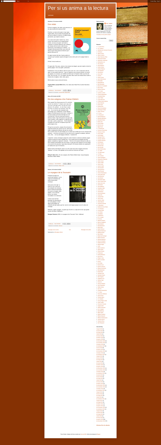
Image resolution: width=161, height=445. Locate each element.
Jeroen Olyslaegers (102, 172)
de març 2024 (99, 363)
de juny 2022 (99, 393)
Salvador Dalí (101, 273)
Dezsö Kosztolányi (102, 108)
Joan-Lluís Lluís (101, 183)
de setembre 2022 (100, 390)
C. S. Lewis (100, 91)
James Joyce (101, 161)
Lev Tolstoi (100, 212)
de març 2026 (99, 335)
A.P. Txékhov (100, 48)
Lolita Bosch (100, 215)
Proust (99, 261)
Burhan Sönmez (101, 89)
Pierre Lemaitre (101, 259)
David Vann (100, 104)
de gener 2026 (99, 339)
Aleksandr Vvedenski (102, 60)
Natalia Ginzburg (101, 242)
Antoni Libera (101, 77)
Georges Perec (101, 137)
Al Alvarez (100, 51)
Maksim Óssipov (101, 220)
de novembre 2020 (100, 407)
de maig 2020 (99, 414)
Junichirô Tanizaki (102, 203)
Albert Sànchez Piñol (102, 57)
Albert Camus (101, 53)
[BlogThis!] (65, 90)
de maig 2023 (99, 378)
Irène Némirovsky (102, 149)
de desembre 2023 (100, 368)
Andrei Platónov (101, 69)
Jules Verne (100, 198)
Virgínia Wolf (67, 92)
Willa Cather (100, 312)
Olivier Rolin (100, 249)
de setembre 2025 (100, 346)
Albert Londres (101, 55)
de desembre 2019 (100, 421)
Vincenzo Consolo (102, 304)
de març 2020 (99, 417)
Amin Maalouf (101, 65)
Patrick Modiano (101, 254)
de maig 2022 (99, 395)
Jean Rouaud (101, 171)
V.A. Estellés (100, 299)
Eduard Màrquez (101, 116)
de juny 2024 (99, 358)
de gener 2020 (99, 419)
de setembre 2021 (100, 398)
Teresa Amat (100, 295)
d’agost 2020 (99, 410)
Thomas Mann (101, 297)
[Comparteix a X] (67, 90)
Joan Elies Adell (101, 179)
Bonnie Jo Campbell (102, 86)
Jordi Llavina (101, 189)
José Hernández (101, 193)
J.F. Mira (99, 154)
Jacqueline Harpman (102, 159)
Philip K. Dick (61, 165)
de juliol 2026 (99, 330)
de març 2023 (99, 381)
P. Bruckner (100, 253)
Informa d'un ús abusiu (103, 425)
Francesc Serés (101, 132)
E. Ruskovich (101, 115)
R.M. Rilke (100, 263)
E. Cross (100, 113)
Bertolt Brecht (101, 82)
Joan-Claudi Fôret (102, 181)
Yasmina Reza (101, 321)
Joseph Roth (100, 196)
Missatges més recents (53, 229)
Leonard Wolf (61, 92)
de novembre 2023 (100, 370)
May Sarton (100, 234)
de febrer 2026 (99, 337)
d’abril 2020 (99, 415)
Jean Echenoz (101, 169)
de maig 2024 (99, 359)
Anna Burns (100, 72)
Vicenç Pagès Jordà (102, 300)
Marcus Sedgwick (102, 222)
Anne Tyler (100, 74)
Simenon (60, 225)
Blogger (98, 434)
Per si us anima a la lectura (78, 8)
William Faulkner (101, 314)
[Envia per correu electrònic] (64, 90)
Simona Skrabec (101, 283)
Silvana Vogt (100, 280)
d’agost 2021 (99, 400)
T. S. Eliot (100, 292)
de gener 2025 (99, 349)
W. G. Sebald (101, 309)
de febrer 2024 (99, 364)
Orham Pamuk (101, 251)
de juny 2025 (99, 347)
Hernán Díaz (100, 145)
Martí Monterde (101, 225)
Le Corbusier (101, 208)
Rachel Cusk (101, 264)
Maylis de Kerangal (102, 236)
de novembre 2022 (100, 386)
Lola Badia (100, 213)
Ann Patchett (100, 70)
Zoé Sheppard (101, 322)
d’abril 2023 (99, 380)
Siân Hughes (101, 276)
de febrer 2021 (99, 404)
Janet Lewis (100, 164)
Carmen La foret (101, 92)
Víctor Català (101, 302)
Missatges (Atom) (59, 232)
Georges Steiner (101, 138)
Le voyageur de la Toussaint (59, 172)
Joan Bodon (100, 178)
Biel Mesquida (101, 84)
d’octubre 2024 (99, 352)
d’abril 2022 (99, 397)
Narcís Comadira (101, 241)
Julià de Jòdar (101, 200)
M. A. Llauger (101, 217)
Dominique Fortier (102, 109)
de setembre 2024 (100, 354)
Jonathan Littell (101, 188)
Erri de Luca (100, 125)
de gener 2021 (99, 405)
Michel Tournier (101, 237)
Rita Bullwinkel (101, 270)
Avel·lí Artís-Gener (102, 79)
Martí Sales (100, 227)
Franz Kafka (100, 133)
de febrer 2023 (99, 383)
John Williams (101, 186)
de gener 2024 (99, 366)
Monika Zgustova (101, 239)
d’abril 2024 (99, 361)
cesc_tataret (109, 23)
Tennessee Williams (102, 293)
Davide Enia (100, 106)
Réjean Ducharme (102, 268)
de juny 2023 (99, 376)
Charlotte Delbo (101, 96)
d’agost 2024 (99, 356)
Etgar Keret (100, 126)
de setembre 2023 (100, 373)
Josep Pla (100, 195)
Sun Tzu (99, 288)
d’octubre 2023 (99, 371)
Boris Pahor (100, 87)
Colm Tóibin (100, 97)
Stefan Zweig (101, 287)
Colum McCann (101, 99)
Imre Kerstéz (100, 147)
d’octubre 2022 (99, 388)
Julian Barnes (101, 201)
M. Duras (100, 218)
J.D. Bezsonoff (101, 152)
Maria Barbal (101, 224)
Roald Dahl (100, 271)
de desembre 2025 (100, 341)
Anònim (99, 75)
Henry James (101, 144)
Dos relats (52, 24)
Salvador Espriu (101, 275)
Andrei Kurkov (101, 67)
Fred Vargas (100, 135)
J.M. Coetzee (101, 155)
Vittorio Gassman (101, 307)
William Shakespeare (102, 317)
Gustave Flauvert (101, 140)
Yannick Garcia (101, 319)
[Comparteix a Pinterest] (70, 90)
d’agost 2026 (99, 329)
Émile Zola (100, 121)
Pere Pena (100, 256)
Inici (70, 229)
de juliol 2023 (99, 375)
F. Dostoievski (101, 128)
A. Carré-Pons (101, 46)
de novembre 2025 (100, 342)
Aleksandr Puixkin (102, 58)
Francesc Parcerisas (102, 130)
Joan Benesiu (101, 176)
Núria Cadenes (101, 247)
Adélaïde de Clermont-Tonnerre (105, 50)
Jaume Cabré (101, 166)
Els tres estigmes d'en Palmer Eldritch (63, 99)
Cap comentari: (58, 90)
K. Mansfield (100, 205)
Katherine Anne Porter (103, 207)
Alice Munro (100, 63)
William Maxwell (101, 316)
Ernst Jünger (100, 123)
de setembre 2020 (100, 409)
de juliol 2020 (99, 412)
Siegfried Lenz (101, 278)
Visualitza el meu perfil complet (103, 34)
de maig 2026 (99, 332)
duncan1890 (83, 434)
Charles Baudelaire (102, 94)
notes (99, 246)
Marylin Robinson (102, 230)
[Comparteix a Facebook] (68, 90)
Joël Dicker (100, 184)
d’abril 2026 (99, 334)
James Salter (101, 162)
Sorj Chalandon (101, 285)
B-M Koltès (100, 80)
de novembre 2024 (100, 351)
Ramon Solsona (101, 266)
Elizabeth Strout (101, 120)
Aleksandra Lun (101, 62)
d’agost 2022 (99, 392)
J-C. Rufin (100, 150)
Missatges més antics (86, 229)
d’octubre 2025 (99, 344)
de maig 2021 (99, 402)
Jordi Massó (100, 191)
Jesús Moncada (101, 174)
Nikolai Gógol (101, 244)
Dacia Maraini (101, 103)
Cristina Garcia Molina (103, 101)
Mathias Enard (101, 232)
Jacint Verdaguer (101, 157)
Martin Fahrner (101, 229)
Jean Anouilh (101, 167)
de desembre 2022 (100, 385)
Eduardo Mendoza (102, 118)
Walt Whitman (101, 311)
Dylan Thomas (101, 111)
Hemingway (100, 142)
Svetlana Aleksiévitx (102, 290)
